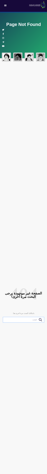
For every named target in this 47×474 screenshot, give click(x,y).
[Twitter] (3, 30)
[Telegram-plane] (3, 42)
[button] (5, 5)
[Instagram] (3, 38)
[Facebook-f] (3, 34)
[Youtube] (3, 46)
